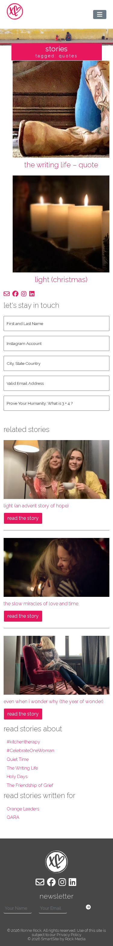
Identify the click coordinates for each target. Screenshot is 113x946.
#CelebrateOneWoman (30, 750)
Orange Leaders (23, 809)
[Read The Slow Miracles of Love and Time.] (56, 567)
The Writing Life (22, 768)
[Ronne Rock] (15, 11)
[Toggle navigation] (99, 14)
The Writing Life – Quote (61, 164)
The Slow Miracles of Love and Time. (41, 604)
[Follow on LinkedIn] (32, 294)
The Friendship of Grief (30, 785)
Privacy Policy (69, 934)
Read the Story (23, 518)
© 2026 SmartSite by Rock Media (57, 939)
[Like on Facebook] (15, 294)
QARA (13, 817)
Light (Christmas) (61, 279)
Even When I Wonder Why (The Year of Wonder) (53, 701)
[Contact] (7, 294)
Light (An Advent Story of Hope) (36, 506)
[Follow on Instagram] (24, 294)
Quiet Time (18, 759)
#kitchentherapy (23, 742)
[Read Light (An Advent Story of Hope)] (56, 469)
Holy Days (17, 776)
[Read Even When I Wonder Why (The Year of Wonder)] (56, 665)
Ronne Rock (31, 930)
